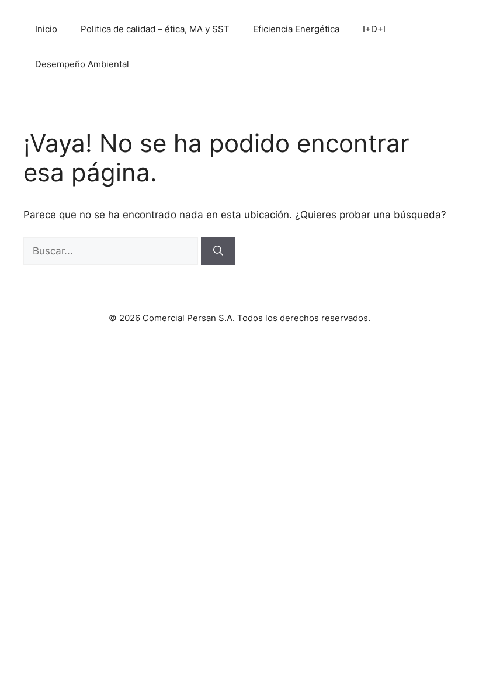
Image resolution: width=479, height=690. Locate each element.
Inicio (46, 28)
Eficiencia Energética (296, 28)
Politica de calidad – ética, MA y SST (155, 28)
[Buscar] (218, 251)
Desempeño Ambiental (82, 64)
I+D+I (374, 28)
